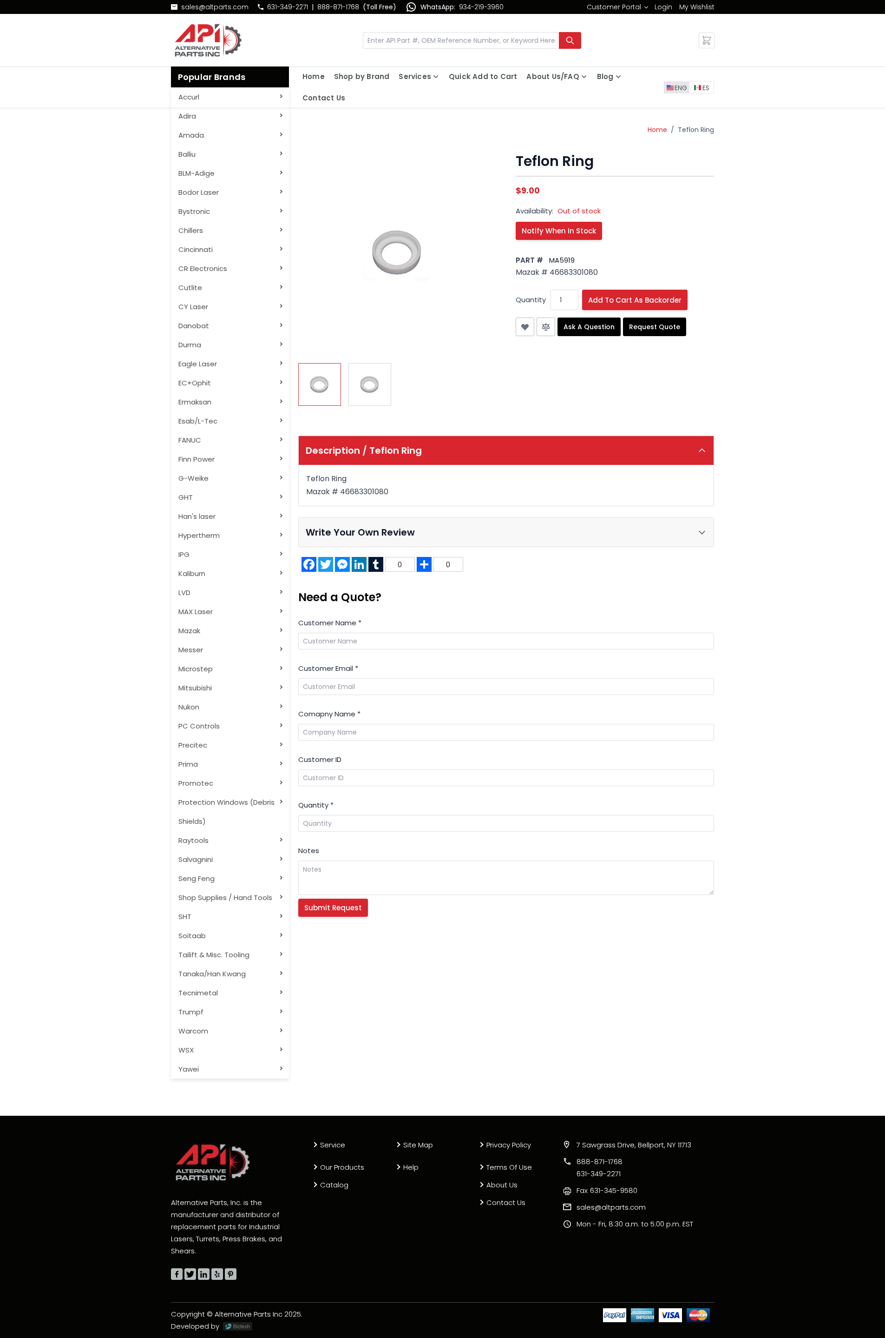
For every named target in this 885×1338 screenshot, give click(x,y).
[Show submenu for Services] (435, 76)
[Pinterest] (230, 1274)
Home (313, 76)
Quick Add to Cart (483, 76)
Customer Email (328, 668)
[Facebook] (177, 1274)
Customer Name (329, 623)
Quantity (531, 300)
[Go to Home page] (208, 40)
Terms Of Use (509, 1167)
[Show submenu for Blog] (618, 76)
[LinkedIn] (204, 1274)
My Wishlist (697, 7)
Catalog (334, 1185)
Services (415, 76)
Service (332, 1145)
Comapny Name (329, 714)
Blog (605, 76)
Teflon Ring (696, 129)
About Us (502, 1185)
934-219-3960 (481, 7)
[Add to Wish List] (525, 327)
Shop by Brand (362, 76)
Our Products (342, 1167)
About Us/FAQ (552, 76)
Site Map (418, 1145)
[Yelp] (217, 1274)
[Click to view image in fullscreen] (397, 252)
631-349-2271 (287, 7)
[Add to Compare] (546, 327)
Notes (308, 850)
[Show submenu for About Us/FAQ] (584, 76)
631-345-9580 (607, 1190)
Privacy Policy (508, 1145)
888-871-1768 (338, 7)
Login (663, 7)
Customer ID (319, 759)
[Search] (570, 40)
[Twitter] (190, 1274)
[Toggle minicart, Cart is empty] (707, 40)
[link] (617, 7)
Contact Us (323, 98)
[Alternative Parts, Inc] (213, 1162)
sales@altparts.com (215, 7)
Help (411, 1167)
